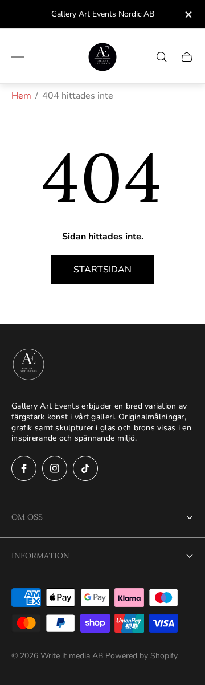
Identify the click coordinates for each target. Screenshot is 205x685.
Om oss (27, 517)
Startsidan (102, 269)
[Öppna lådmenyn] (17, 57)
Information (40, 556)
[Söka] (161, 57)
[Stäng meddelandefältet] (188, 14)
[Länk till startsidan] (28, 365)
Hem (21, 95)
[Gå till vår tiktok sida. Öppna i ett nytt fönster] (85, 468)
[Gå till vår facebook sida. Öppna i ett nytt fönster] (23, 468)
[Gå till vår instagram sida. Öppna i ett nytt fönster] (54, 468)
